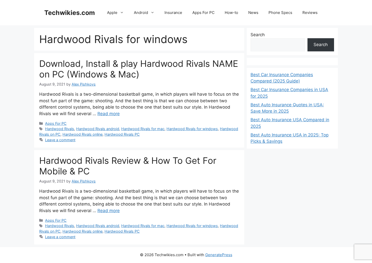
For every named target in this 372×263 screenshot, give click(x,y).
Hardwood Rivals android (97, 129)
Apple (112, 12)
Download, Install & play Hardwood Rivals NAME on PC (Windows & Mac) (138, 68)
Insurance (173, 12)
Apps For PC (203, 12)
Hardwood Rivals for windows (192, 129)
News (253, 12)
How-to (231, 12)
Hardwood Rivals (59, 129)
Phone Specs (280, 12)
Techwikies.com (69, 12)
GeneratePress (218, 254)
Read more (108, 113)
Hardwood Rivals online (82, 134)
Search (258, 34)
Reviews (310, 12)
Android (141, 12)
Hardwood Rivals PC (122, 134)
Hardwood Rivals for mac (142, 129)
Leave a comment (60, 140)
